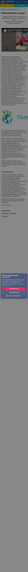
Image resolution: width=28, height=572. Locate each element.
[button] (13, 296)
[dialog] (14, 286)
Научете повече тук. (6, 285)
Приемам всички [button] (14, 288)
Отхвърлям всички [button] (14, 292)
